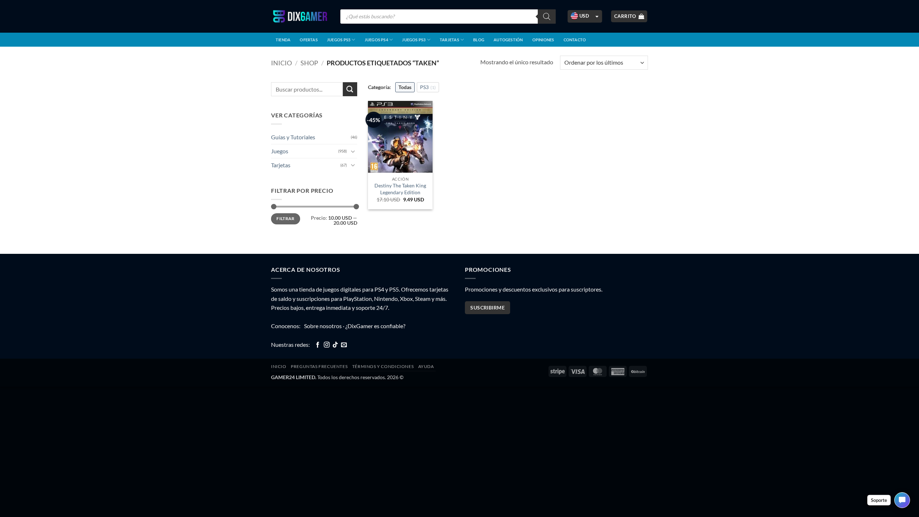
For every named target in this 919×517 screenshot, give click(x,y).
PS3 (428, 87)
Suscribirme (487, 307)
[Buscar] (547, 16)
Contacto (575, 39)
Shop (309, 63)
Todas (404, 87)
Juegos (279, 151)
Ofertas (309, 39)
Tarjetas (449, 39)
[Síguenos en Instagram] (327, 345)
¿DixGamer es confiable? (375, 325)
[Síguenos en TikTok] (335, 345)
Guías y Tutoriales (293, 137)
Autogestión (508, 39)
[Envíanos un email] (344, 345)
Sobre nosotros (323, 325)
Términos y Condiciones (383, 366)
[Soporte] (902, 500)
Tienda (283, 39)
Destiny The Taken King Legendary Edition (400, 188)
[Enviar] (350, 89)
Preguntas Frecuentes (319, 366)
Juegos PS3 (413, 39)
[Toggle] (353, 151)
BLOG (478, 39)
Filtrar (285, 218)
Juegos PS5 (338, 39)
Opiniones (543, 39)
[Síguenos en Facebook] (318, 345)
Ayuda (426, 366)
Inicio (281, 63)
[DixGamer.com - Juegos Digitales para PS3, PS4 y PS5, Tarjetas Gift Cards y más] (300, 16)
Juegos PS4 (376, 39)
